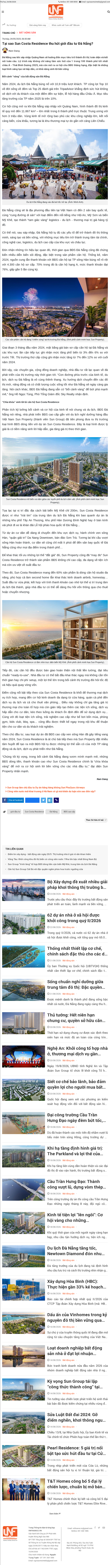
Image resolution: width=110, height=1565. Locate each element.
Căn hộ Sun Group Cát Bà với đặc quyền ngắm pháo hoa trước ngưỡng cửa (45, 869)
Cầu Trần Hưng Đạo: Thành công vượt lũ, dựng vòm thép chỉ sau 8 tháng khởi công (75, 1184)
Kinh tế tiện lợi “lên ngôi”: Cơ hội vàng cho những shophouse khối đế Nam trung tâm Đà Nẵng (76, 1217)
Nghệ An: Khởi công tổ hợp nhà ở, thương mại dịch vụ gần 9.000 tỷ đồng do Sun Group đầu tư (77, 1051)
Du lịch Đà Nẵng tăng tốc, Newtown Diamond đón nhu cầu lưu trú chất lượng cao (74, 1251)
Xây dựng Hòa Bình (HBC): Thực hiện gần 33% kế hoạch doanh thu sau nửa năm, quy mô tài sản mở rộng (75, 1284)
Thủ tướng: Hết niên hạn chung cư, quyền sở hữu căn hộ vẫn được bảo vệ (74, 1017)
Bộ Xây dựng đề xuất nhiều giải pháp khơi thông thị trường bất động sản (77, 884)
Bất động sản (27, 32)
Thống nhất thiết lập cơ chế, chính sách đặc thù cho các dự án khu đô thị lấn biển (77, 951)
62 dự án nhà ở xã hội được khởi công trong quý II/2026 (74, 918)
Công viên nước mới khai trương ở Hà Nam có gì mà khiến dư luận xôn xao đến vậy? (51, 791)
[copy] (56, 800)
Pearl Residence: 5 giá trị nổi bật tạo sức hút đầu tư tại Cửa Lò (76, 1450)
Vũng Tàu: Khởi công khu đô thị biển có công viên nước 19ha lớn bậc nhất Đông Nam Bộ (52, 859)
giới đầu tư (15, 812)
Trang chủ (8, 33)
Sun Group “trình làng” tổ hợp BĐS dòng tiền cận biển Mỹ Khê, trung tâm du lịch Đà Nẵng (53, 864)
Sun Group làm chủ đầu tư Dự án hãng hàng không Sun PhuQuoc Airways (46, 787)
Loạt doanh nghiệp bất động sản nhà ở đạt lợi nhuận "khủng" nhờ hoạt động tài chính (74, 1350)
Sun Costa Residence (34, 812)
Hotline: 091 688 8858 (68, 2)
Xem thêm (54, 1514)
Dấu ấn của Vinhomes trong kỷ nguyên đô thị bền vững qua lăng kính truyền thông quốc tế (77, 1317)
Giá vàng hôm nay (37, 25)
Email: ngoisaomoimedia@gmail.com (95, 2)
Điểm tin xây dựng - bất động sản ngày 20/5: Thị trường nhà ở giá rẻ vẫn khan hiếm (49, 854)
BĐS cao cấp (69, 812)
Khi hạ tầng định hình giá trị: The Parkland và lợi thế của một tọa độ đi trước (75, 1151)
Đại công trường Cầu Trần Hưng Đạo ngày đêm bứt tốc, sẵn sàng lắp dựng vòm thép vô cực (77, 1117)
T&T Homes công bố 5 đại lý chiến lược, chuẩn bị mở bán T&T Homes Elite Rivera (74, 1484)
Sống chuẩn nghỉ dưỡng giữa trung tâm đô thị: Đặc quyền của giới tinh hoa (75, 984)
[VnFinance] (55, 12)
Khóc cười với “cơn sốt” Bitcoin (66, 25)
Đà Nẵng (53, 812)
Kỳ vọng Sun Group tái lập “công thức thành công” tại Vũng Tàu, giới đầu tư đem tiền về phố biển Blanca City (77, 1384)
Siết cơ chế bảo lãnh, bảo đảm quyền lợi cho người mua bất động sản (76, 1084)
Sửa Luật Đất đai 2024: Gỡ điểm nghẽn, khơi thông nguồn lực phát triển (77, 1417)
